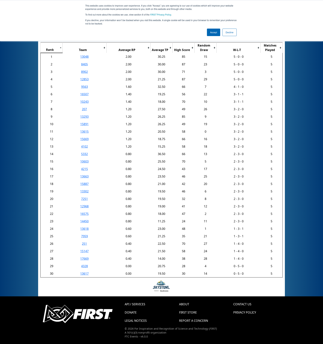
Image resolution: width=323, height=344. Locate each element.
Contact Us (242, 304)
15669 (84, 139)
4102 (84, 146)
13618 (84, 229)
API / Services (135, 304)
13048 (84, 57)
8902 (84, 72)
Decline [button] (229, 32)
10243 (84, 102)
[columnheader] (52, 47)
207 (84, 109)
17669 (84, 259)
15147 (84, 251)
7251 (84, 199)
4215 (84, 169)
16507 (84, 94)
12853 (84, 79)
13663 (84, 176)
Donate (131, 312)
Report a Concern (193, 321)
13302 (84, 191)
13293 (84, 117)
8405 (84, 64)
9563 (84, 87)
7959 (84, 236)
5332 (84, 154)
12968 (84, 206)
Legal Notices (136, 321)
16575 (84, 214)
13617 (84, 274)
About (184, 304)
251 (84, 244)
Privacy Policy (160, 14)
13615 (84, 131)
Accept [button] (213, 32)
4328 (84, 266)
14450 (84, 221)
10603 (84, 161)
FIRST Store (188, 312)
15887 (84, 184)
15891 (84, 124)
